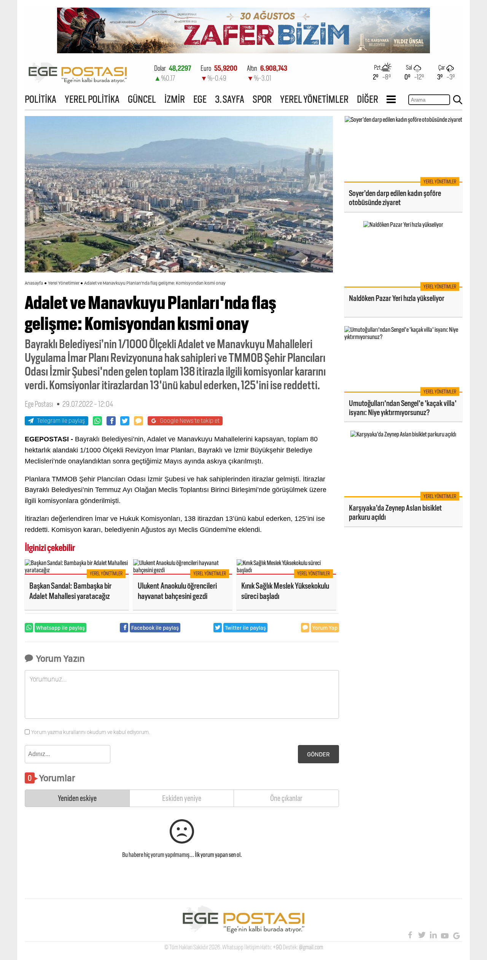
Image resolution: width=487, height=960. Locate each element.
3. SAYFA (229, 99)
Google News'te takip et (190, 420)
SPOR (262, 99)
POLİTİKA (40, 99)
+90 (277, 947)
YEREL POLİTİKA (92, 99)
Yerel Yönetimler (64, 283)
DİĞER (367, 99)
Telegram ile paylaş (61, 420)
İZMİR (174, 99)
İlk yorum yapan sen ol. (218, 854)
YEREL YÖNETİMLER (314, 99)
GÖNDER (318, 754)
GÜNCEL (142, 99)
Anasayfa (34, 283)
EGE (200, 99)
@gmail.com (311, 947)
